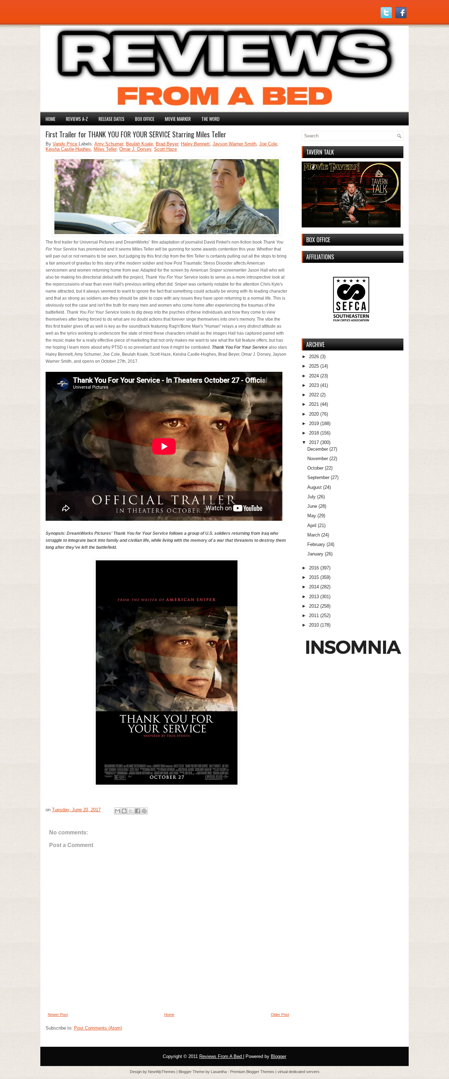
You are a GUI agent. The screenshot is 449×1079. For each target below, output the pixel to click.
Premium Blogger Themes (252, 1072)
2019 (314, 423)
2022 (314, 394)
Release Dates (112, 118)
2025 (314, 366)
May (311, 515)
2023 (314, 385)
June (312, 506)
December (317, 449)
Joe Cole (268, 143)
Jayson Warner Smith (234, 143)
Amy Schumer (108, 143)
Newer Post (58, 1014)
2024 (314, 375)
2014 (314, 586)
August (314, 487)
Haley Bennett (195, 143)
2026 (314, 356)
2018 (314, 433)
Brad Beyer (167, 143)
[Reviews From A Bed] (224, 109)
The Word (210, 118)
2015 (314, 577)
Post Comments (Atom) (98, 1028)
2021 (314, 404)
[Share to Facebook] (137, 810)
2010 (314, 625)
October (315, 468)
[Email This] (117, 810)
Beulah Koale (139, 143)
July (311, 496)
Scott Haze (165, 149)
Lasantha (219, 1072)
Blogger (278, 1056)
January (315, 553)
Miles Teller (105, 149)
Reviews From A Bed (221, 1056)
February (316, 544)
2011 (314, 615)
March (313, 535)
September (318, 477)
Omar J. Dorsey (135, 149)
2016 (314, 568)
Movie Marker (178, 118)
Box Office (144, 118)
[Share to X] (130, 810)
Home (50, 118)
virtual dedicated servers (298, 1072)
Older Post (280, 1014)
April (311, 525)
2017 (314, 442)
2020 (314, 414)
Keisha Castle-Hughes (68, 149)
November (317, 458)
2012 (314, 606)
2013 (314, 596)
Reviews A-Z (77, 118)
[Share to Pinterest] (144, 810)
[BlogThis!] (124, 810)
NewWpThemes (162, 1072)
